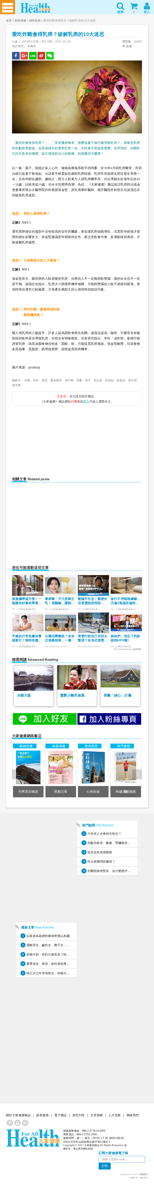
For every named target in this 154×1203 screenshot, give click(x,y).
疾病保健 (20, 20)
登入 (86, 401)
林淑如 (109, 380)
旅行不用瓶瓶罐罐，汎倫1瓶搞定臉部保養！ (125, 601)
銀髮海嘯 (58, 746)
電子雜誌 (60, 1115)
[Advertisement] (46, 439)
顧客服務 (42, 1115)
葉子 (88, 380)
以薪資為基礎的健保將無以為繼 (48, 936)
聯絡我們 (133, 1115)
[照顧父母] (61, 769)
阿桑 (79, 380)
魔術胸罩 (56, 380)
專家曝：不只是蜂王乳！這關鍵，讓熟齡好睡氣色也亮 (59, 601)
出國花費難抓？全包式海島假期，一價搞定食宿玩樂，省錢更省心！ (59, 638)
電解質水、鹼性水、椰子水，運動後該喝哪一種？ (60, 945)
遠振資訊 (144, 1178)
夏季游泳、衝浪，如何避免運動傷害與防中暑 (57, 963)
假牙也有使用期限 (99, 852)
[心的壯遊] (93, 769)
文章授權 (96, 1115)
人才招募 (114, 1115)
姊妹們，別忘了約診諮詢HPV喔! (125, 638)
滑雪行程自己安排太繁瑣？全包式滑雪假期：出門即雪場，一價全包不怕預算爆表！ (92, 638)
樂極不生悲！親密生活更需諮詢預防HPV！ (92, 601)
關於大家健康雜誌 (18, 1115)
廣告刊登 (78, 1115)
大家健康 (33, 1138)
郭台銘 (98, 380)
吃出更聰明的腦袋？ (101, 861)
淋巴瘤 (69, 380)
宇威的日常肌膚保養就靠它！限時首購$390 (27, 638)
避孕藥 (16, 385)
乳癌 (36, 380)
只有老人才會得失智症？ (104, 833)
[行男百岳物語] (28, 769)
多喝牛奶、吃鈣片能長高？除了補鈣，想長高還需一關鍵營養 (68, 954)
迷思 (45, 380)
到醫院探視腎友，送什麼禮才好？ (110, 871)
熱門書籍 (123, 746)
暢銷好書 (26, 746)
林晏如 (121, 380)
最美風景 (91, 746)
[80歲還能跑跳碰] (125, 769)
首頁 (9, 20)
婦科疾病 (35, 20)
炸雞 (27, 380)
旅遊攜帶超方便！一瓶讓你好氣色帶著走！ (27, 601)
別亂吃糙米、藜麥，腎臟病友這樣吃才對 (115, 843)
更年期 (132, 380)
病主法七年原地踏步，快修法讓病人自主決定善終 (60, 973)
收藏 (128, 46)
